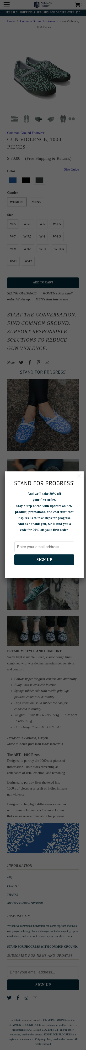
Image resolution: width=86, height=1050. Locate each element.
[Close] (79, 476)
